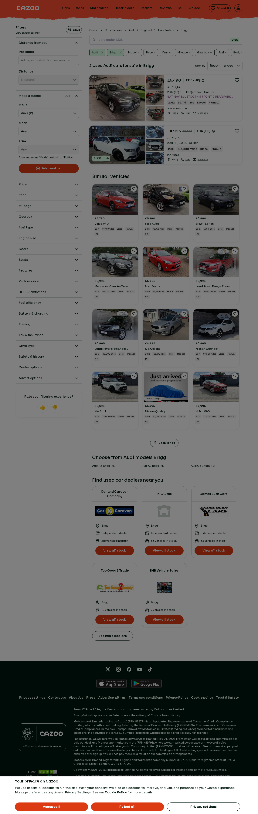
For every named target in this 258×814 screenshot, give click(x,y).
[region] (129, 795)
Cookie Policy (116, 792)
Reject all (127, 807)
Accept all (51, 807)
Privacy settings (203, 807)
